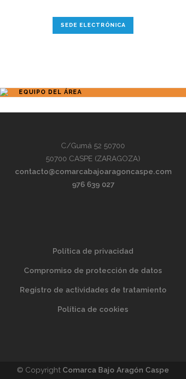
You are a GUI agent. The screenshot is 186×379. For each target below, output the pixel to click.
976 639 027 (93, 184)
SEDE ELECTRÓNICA (93, 25)
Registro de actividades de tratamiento (93, 289)
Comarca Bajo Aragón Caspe (115, 370)
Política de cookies (93, 309)
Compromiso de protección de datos (93, 270)
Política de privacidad (93, 251)
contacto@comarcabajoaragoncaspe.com (93, 171)
